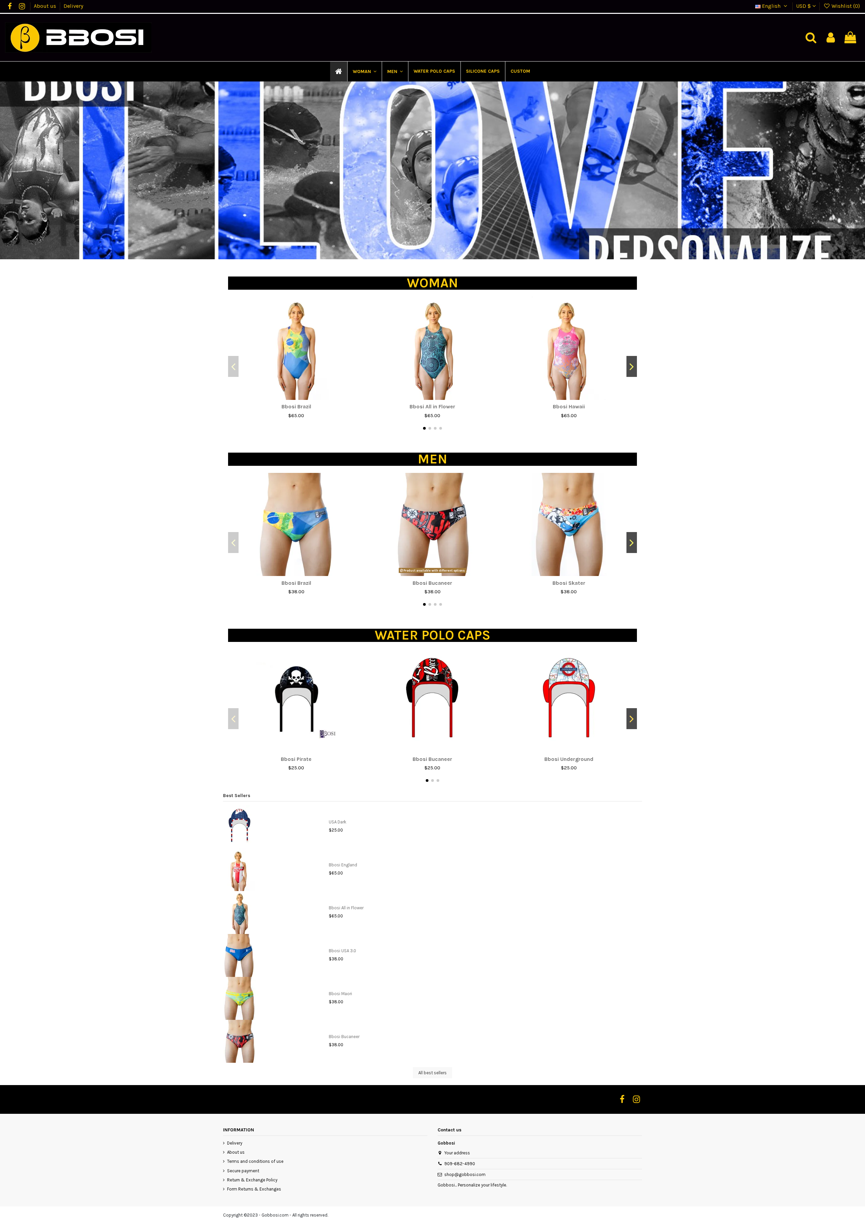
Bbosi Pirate (296, 759)
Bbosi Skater (568, 583)
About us (45, 6)
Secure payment (243, 1170)
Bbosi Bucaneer (432, 583)
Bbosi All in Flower (432, 406)
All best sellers (432, 1072)
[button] (364, 71)
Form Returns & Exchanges (254, 1189)
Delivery (73, 6)
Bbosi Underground (568, 759)
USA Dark (337, 821)
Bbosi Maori (340, 993)
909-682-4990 (459, 1163)
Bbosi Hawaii (569, 406)
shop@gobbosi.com (465, 1174)
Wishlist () (845, 6)
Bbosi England (343, 864)
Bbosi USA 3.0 (342, 950)
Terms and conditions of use (255, 1161)
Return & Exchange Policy (252, 1179)
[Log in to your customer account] (830, 37)
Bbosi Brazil (296, 406)
